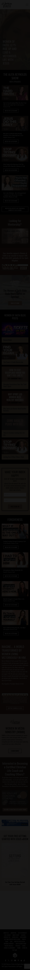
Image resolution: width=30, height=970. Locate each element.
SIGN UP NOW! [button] (15, 503)
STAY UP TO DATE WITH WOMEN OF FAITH (15, 474)
